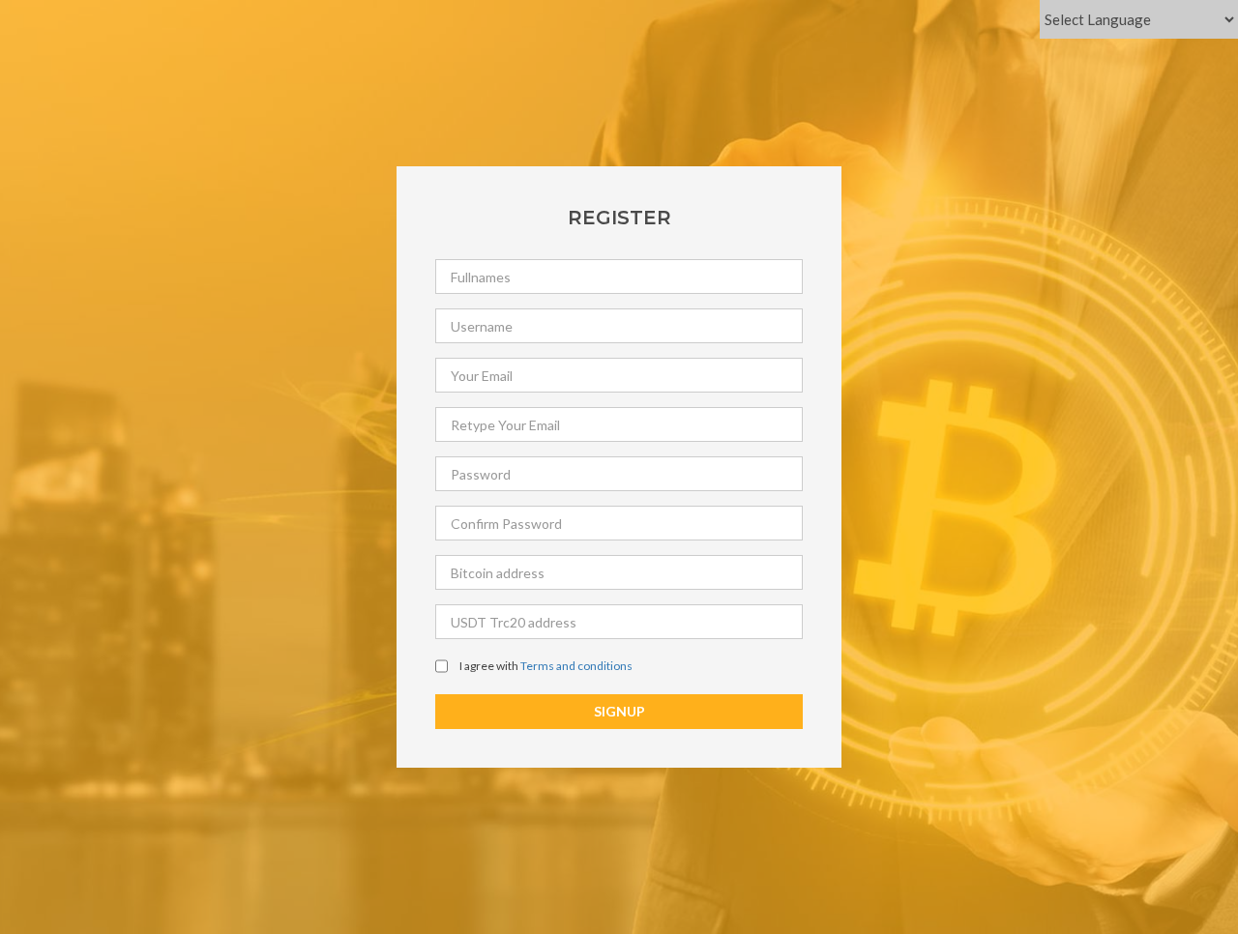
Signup (619, 711)
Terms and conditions (576, 665)
